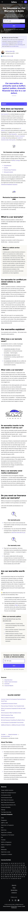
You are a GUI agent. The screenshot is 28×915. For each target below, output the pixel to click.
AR (15, 863)
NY (25, 867)
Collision (6, 167)
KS (15, 865)
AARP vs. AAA (4, 822)
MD (24, 865)
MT (13, 867)
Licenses (19, 906)
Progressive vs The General (7, 835)
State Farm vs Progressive (7, 825)
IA (13, 865)
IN (12, 865)
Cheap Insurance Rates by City (8, 805)
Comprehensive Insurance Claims (9, 703)
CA (17, 863)
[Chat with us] (25, 2)
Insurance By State (6, 860)
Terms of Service (6, 906)
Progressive (4, 820)
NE (15, 867)
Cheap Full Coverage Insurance (8, 792)
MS (8, 867)
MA (2, 867)
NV (17, 867)
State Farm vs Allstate (6, 832)
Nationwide (4, 849)
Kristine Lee (9, 56)
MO (10, 867)
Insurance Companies (6, 814)
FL (3, 865)
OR (10, 869)
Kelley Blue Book (8, 680)
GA (5, 865)
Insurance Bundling (5, 807)
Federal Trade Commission (10, 681)
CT (21, 863)
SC (15, 869)
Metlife (2, 847)
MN (6, 867)
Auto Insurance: (5, 863)
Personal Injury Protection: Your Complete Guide (12, 706)
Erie (2, 837)
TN (20, 869)
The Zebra (3, 734)
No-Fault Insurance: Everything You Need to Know (13, 720)
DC (24, 863)
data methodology (19, 44)
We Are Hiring (14, 890)
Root (2, 827)
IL (10, 865)
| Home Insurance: (16, 871)
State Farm (3, 830)
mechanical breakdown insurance (9, 184)
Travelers (3, 839)
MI (4, 867)
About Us (14, 885)
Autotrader (6, 683)
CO (20, 863)
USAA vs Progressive (6, 844)
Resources (3, 786)
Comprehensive (7, 165)
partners (8, 39)
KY (17, 865)
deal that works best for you (18, 532)
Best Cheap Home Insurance (8, 802)
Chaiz (16, 605)
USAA (2, 818)
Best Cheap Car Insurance (7, 800)
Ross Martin (10, 51)
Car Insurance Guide (5, 736)
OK (8, 869)
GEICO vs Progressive (6, 842)
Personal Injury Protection (10, 170)
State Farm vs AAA (5, 852)
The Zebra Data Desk (6, 812)
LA (19, 865)
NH (19, 867)
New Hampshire (13, 134)
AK (12, 863)
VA (1, 871)
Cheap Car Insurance (12, 734)
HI (7, 865)
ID (9, 865)
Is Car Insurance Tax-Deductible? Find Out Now (12, 722)
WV (6, 871)
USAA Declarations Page (7, 715)
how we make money (14, 46)
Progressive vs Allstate (6, 854)
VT (26, 869)
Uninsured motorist (8, 172)
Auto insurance (4, 114)
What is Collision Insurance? (8, 717)
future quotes (12, 139)
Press (14, 887)
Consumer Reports (8, 685)
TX (21, 869)
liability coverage (16, 160)
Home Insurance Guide (6, 797)
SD (17, 869)
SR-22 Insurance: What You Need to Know (11, 712)
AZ (13, 863)
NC (2, 869)
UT (24, 869)
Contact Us (14, 892)
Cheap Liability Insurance (7, 790)
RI (13, 869)
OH (6, 869)
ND (4, 869)
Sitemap (3, 809)
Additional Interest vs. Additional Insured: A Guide (13, 725)
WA (4, 871)
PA (12, 869)
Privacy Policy (14, 906)
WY (10, 871)
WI (8, 871)
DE (1, 865)
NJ (21, 867)
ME (22, 865)
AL (9, 863)
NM (23, 867)
